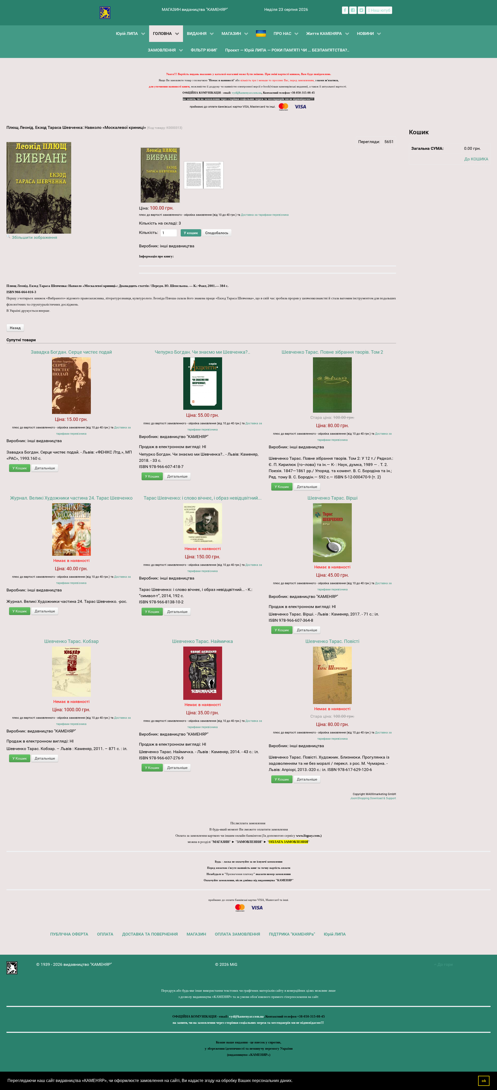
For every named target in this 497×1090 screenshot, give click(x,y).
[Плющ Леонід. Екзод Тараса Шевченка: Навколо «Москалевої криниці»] (160, 175)
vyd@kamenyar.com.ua (246, 92)
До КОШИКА (476, 159)
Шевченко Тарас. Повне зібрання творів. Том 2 (332, 352)
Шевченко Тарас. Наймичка (202, 641)
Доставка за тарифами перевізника (265, 215)
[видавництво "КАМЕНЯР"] (105, 12)
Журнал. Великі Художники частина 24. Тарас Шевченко (71, 498)
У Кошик (19, 468)
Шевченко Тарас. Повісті (332, 641)
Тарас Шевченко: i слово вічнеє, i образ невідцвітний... (203, 498)
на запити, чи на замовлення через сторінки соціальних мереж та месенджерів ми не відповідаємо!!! (248, 99)
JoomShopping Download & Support (373, 798)
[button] (294, 1081)
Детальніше (45, 468)
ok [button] (484, 1081)
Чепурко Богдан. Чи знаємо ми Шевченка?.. (202, 352)
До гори (444, 964)
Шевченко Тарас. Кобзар (71, 641)
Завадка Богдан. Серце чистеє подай (71, 352)
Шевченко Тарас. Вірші (332, 498)
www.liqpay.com (308, 835)
